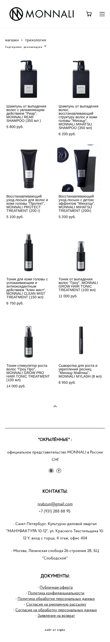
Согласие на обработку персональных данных (56, 609)
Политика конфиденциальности (56, 592)
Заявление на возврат (56, 615)
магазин (12, 39)
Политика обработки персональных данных (56, 598)
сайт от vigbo (55, 630)
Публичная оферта (56, 587)
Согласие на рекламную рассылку (56, 604)
